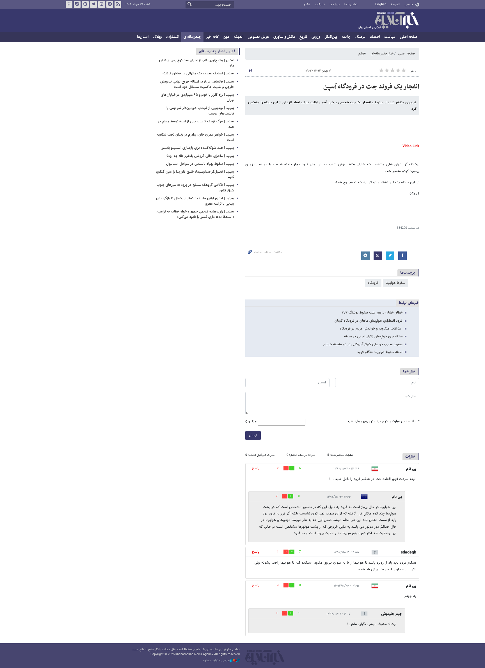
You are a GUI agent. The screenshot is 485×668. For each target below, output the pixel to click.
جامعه (346, 37)
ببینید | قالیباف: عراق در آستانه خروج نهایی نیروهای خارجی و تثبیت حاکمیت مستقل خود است (197, 84)
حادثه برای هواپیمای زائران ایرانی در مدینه (373, 336)
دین (226, 37)
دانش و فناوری (284, 37)
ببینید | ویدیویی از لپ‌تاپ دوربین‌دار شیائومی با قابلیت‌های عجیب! (200, 110)
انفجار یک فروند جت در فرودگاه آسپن (371, 86)
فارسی (409, 4)
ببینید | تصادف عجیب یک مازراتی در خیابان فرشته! (197, 73)
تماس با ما (351, 4)
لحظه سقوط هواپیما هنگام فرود (379, 352)
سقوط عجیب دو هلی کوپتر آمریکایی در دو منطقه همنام (362, 344)
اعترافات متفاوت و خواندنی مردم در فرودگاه (371, 328)
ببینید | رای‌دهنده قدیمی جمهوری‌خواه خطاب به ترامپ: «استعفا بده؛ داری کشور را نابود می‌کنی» (195, 214)
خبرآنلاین (388, 21)
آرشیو (307, 4)
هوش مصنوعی (258, 37)
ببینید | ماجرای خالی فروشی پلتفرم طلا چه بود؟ (200, 156)
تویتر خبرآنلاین (93, 4)
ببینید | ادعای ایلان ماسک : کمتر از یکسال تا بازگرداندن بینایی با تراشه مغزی (195, 201)
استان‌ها (142, 37)
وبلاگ (157, 37)
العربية (395, 4)
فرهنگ (360, 37)
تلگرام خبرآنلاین (109, 4)
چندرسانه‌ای (192, 37)
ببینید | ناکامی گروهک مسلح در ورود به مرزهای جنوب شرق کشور (195, 187)
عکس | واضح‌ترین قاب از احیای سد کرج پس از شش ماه (196, 63)
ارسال (253, 435)
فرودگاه (373, 283)
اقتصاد (375, 37)
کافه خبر (212, 37)
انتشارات (172, 37)
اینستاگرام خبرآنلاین (101, 4)
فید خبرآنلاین (118, 4)
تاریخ (303, 37)
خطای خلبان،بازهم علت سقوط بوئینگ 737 (372, 312)
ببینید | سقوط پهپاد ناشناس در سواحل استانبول (200, 164)
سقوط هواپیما (395, 283)
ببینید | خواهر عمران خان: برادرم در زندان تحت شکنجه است (195, 137)
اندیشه (238, 37)
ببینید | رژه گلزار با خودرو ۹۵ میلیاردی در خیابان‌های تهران (197, 97)
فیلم (361, 53)
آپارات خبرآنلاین (85, 4)
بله (77, 4)
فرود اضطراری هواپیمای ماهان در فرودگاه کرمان (368, 321)
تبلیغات (320, 4)
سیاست (389, 37)
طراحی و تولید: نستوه (216, 660)
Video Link (410, 146)
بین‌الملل (330, 37)
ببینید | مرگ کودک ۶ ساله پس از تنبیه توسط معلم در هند (196, 124)
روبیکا (69, 4)
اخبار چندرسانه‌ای (382, 53)
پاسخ (255, 468)
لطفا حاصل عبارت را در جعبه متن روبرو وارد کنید (383, 421)
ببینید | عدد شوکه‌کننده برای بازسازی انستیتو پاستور (197, 148)
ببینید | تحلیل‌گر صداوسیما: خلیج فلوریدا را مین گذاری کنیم (195, 174)
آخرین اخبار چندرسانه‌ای (217, 51)
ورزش (316, 37)
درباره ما (335, 4)
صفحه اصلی (408, 37)
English (380, 4)
